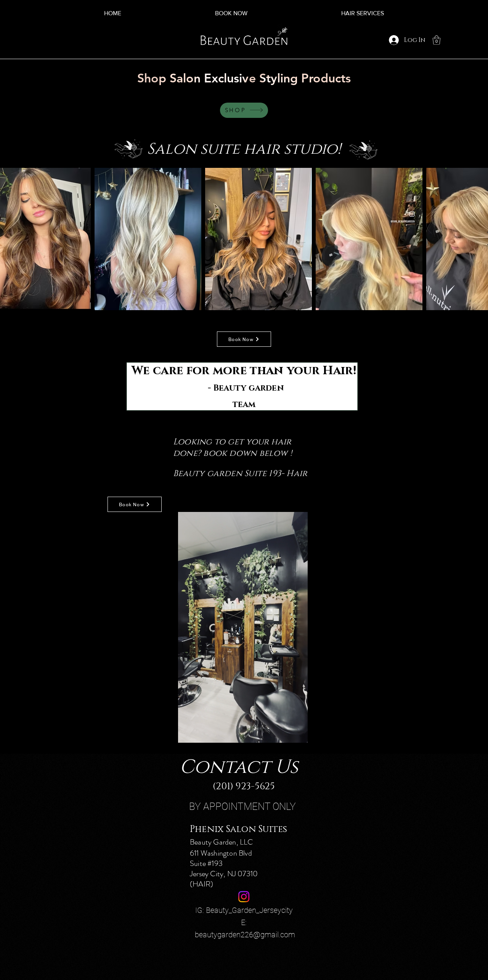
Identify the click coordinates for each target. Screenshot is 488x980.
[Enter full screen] (314, 732)
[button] (436, 40)
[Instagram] (243, 896)
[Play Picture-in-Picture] (301, 732)
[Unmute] (184, 732)
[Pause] (172, 732)
